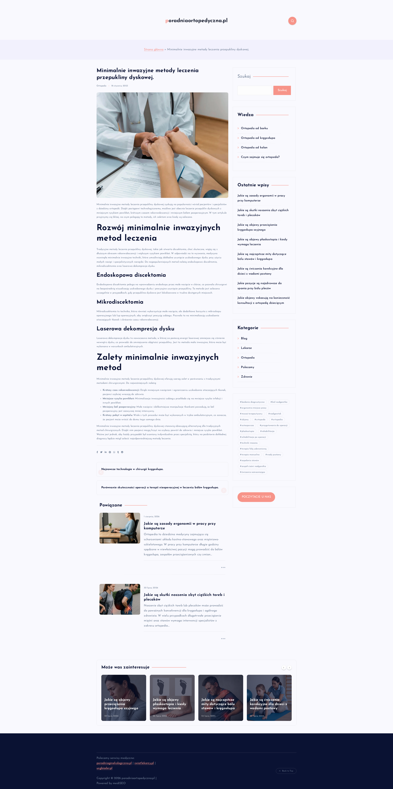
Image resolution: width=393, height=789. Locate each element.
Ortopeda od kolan (254, 147)
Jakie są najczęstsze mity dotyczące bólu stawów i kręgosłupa (218, 704)
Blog (244, 338)
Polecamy (247, 367)
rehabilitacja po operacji (254, 437)
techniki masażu (250, 443)
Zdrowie (246, 376)
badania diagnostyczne (253, 402)
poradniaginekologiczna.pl (114, 763)
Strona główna (153, 49)
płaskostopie (248, 431)
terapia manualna (250, 455)
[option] (123, 698)
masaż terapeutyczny (252, 414)
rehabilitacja (268, 431)
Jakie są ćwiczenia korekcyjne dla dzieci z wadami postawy (268, 704)
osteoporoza (248, 425)
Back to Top (287, 771)
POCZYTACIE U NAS (256, 497)
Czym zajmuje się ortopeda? (260, 157)
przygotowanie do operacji (274, 425)
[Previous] (284, 667)
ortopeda (260, 419)
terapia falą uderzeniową (254, 449)
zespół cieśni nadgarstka (254, 466)
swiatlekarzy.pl (144, 763)
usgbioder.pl (104, 768)
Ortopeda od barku (254, 128)
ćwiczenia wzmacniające (253, 472)
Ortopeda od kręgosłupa (258, 138)
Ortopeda (101, 86)
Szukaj (244, 76)
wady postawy (274, 455)
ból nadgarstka (279, 402)
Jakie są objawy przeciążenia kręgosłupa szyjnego (121, 704)
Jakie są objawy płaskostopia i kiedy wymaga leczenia (169, 704)
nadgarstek (275, 414)
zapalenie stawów (250, 460)
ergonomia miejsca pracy (254, 408)
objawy (245, 419)
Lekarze (246, 348)
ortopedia (278, 419)
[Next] (289, 667)
